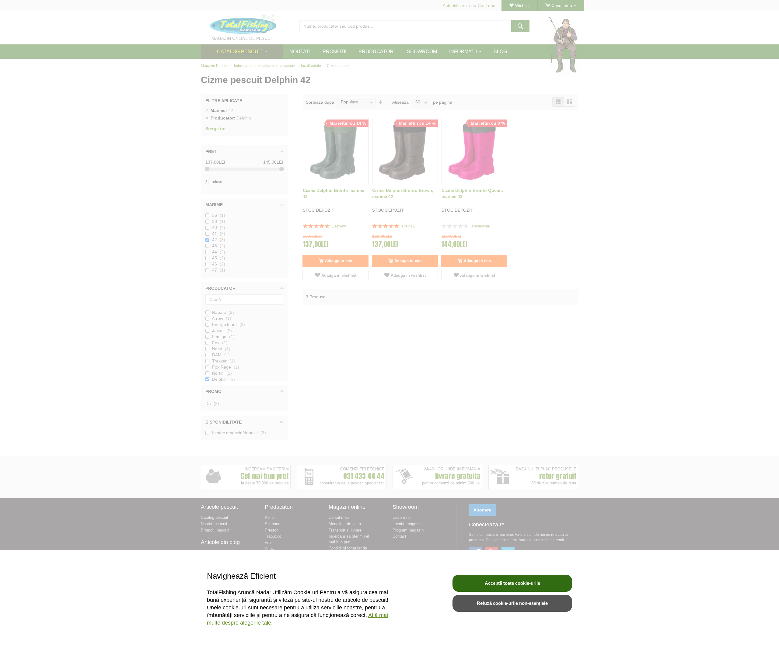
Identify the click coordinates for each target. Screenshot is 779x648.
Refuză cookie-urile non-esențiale (512, 603)
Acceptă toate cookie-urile (512, 583)
